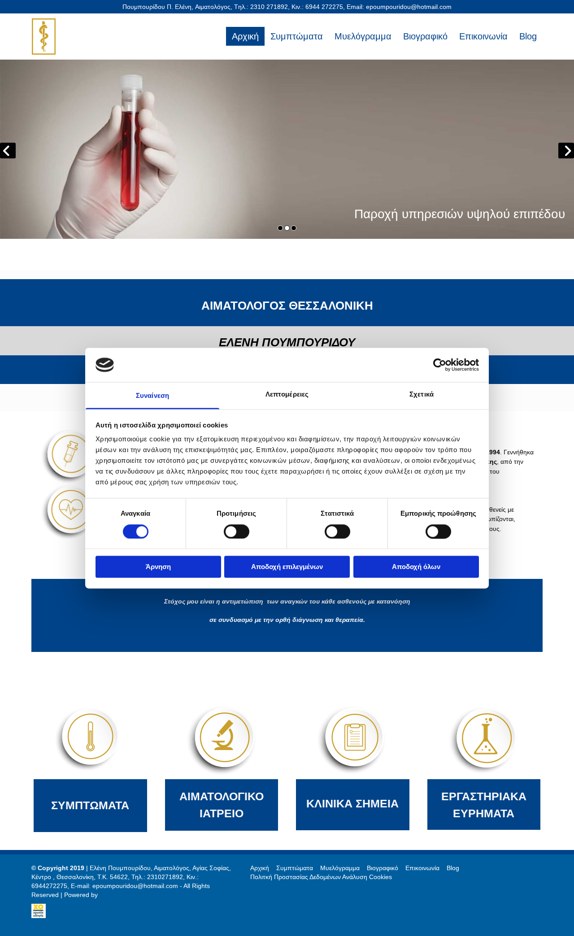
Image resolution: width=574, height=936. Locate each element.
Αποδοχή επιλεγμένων (287, 567)
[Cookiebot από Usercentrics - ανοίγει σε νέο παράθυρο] (439, 364)
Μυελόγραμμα (363, 36)
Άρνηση (158, 567)
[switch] (236, 531)
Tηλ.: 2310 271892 (261, 6)
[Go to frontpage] (68, 36)
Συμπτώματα (296, 36)
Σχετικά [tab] (421, 394)
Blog (528, 36)
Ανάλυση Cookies (367, 876)
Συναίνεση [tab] (152, 396)
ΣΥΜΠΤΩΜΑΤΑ (90, 805)
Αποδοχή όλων (416, 567)
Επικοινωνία (483, 36)
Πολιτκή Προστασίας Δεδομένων (295, 876)
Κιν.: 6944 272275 (317, 6)
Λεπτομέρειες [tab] (287, 394)
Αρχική (245, 36)
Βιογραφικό (425, 36)
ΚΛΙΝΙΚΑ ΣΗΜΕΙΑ (352, 803)
